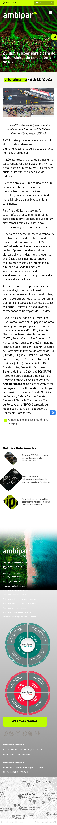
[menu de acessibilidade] (54, 58)
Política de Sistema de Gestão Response (20, 604)
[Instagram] (38, 733)
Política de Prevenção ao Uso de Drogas (19, 617)
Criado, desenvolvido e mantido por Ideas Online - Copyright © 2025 (28, 822)
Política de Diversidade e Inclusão (17, 612)
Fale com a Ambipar (24, 721)
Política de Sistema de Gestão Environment (21, 599)
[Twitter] (12, 733)
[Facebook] (6, 733)
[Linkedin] (25, 733)
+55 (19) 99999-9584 (12, 577)
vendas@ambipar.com (12, 582)
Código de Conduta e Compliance (17, 595)
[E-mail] (18, 733)
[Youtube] (31, 733)
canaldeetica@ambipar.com (14, 586)
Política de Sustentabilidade (14, 608)
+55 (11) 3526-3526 (11, 574)
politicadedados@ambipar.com (15, 590)
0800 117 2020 (15, 567)
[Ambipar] (20, 16)
